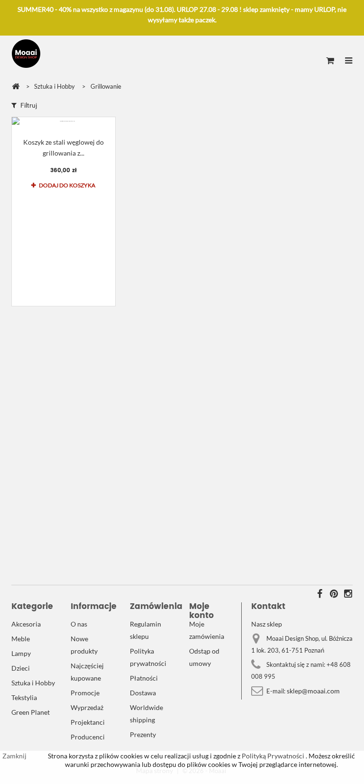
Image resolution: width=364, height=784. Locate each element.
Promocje (85, 693)
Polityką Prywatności (272, 756)
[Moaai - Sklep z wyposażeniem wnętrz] (26, 53)
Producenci (88, 737)
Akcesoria (26, 624)
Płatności (144, 678)
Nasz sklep (266, 624)
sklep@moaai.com (313, 691)
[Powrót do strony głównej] (16, 86)
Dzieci (20, 668)
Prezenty (143, 734)
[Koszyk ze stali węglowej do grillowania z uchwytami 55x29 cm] (63, 121)
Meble (20, 639)
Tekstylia (24, 697)
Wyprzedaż (87, 707)
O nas (79, 624)
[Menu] (348, 61)
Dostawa (143, 693)
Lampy (21, 653)
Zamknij (14, 756)
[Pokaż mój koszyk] (330, 61)
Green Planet (30, 712)
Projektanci (88, 722)
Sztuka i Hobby (33, 683)
